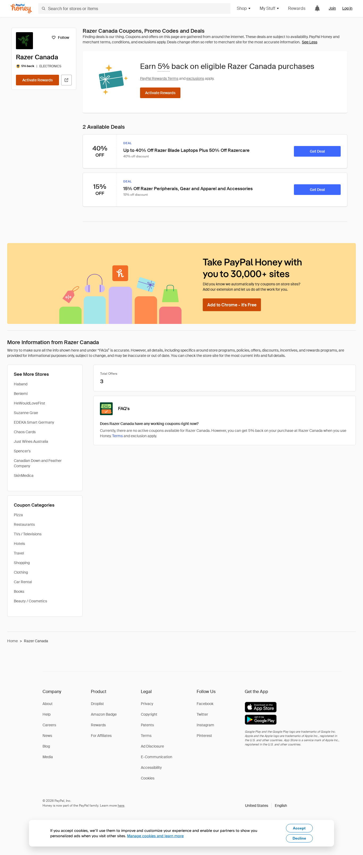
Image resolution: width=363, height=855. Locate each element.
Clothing (21, 572)
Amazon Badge (104, 714)
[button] (266, 805)
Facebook (205, 703)
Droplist (97, 703)
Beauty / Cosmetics (30, 601)
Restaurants (24, 524)
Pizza (18, 514)
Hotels (19, 543)
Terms (117, 435)
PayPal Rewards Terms (159, 78)
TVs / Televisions (27, 534)
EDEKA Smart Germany (34, 422)
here (121, 805)
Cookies (147, 778)
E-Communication (156, 756)
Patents (147, 725)
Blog (46, 746)
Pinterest (204, 735)
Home (12, 641)
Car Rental (23, 581)
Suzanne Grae (26, 412)
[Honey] (21, 8)
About (48, 703)
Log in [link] (347, 8)
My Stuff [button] (267, 8)
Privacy (147, 703)
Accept (299, 828)
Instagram (205, 725)
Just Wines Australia (31, 441)
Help (46, 714)
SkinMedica (23, 475)
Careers (49, 725)
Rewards (296, 8)
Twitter (202, 714)
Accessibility (151, 767)
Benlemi (21, 393)
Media (48, 756)
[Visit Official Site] (66, 80)
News (47, 735)
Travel (19, 553)
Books (19, 591)
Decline (299, 838)
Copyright (149, 714)
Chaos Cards (25, 431)
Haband (20, 384)
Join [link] (332, 8)
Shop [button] (242, 8)
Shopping (22, 562)
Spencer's (22, 451)
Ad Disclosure (152, 746)
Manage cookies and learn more (155, 835)
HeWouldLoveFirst (29, 403)
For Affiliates (101, 735)
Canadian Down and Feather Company (38, 463)
